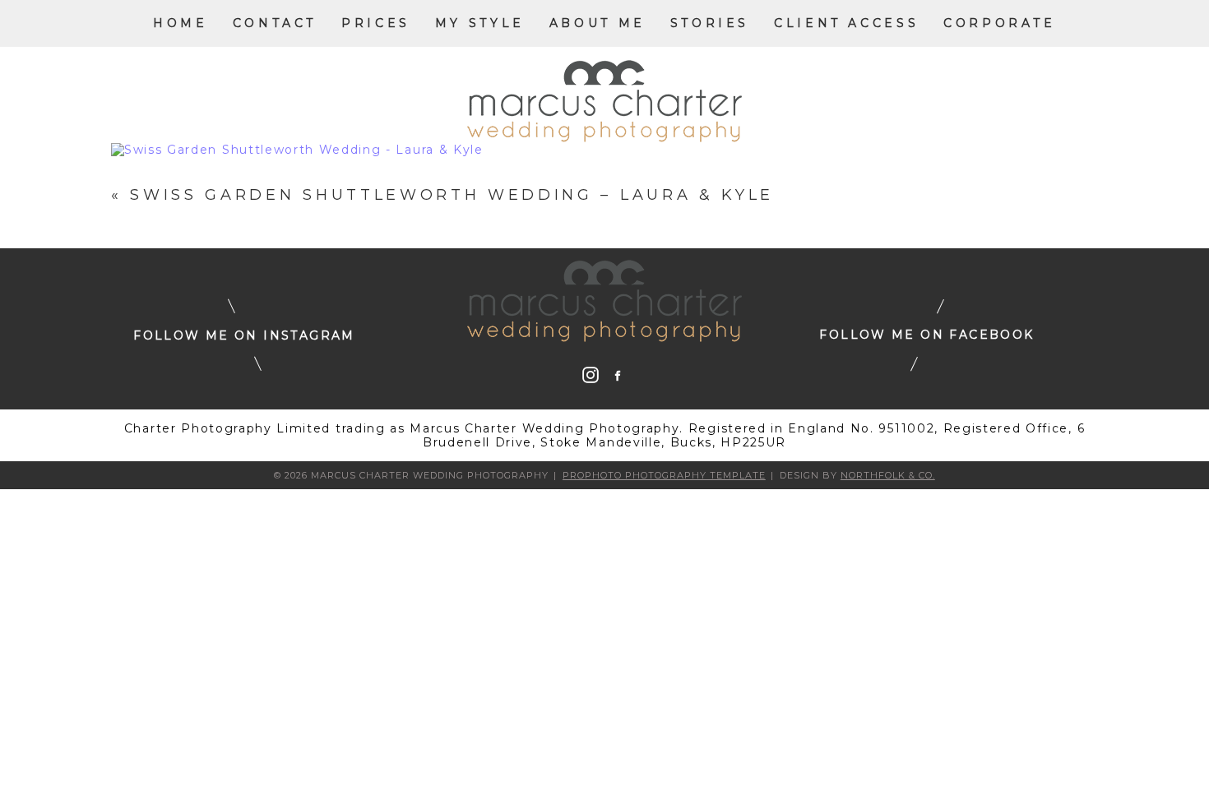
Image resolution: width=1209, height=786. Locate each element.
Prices (375, 23)
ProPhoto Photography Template (664, 475)
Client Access (846, 23)
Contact (275, 23)
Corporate (999, 23)
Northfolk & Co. (888, 475)
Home (180, 23)
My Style (480, 23)
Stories (709, 23)
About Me (597, 23)
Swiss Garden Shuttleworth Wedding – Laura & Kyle (452, 195)
